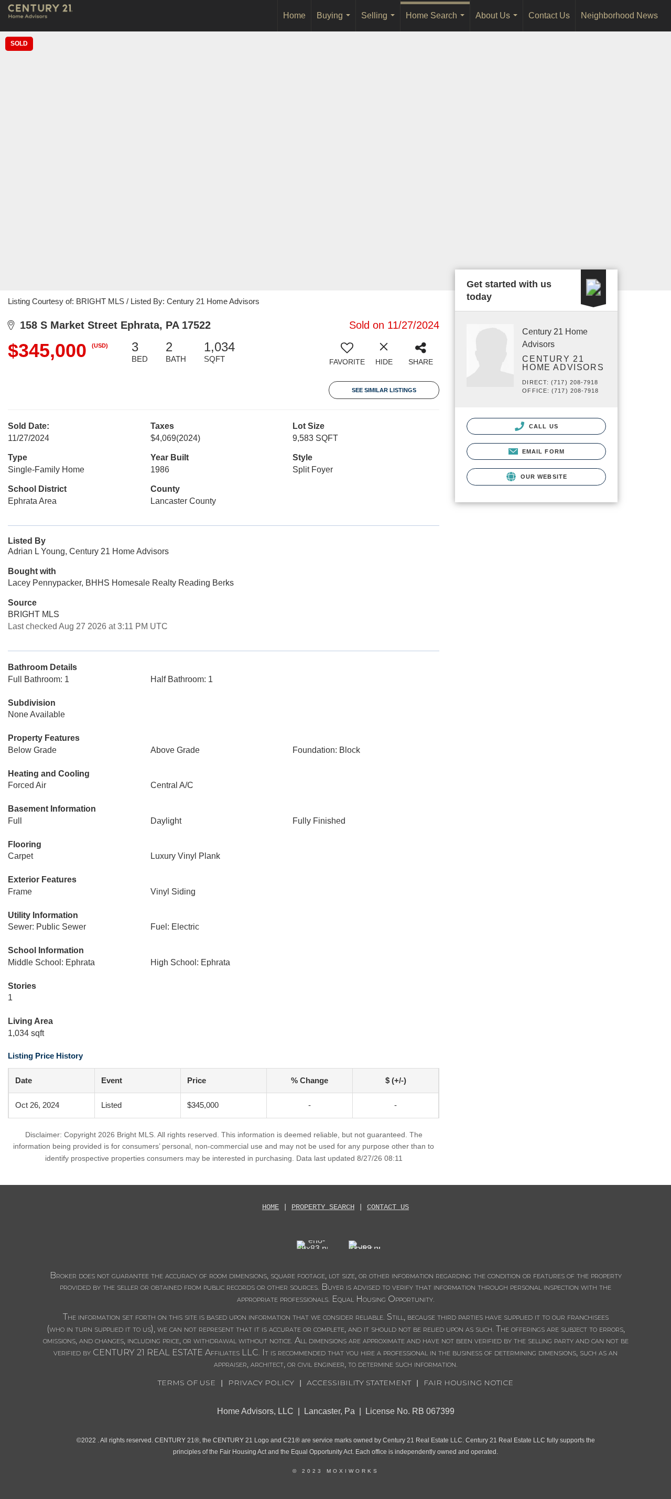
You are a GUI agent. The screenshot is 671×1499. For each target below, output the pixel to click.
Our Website (542, 476)
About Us (498, 21)
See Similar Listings (384, 390)
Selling (380, 21)
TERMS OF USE (186, 1382)
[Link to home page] (45, 15)
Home (294, 15)
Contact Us (549, 15)
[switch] (347, 357)
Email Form (542, 451)
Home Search (437, 21)
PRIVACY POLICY (261, 1382)
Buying (335, 21)
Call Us (542, 426)
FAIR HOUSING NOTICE (468, 1382)
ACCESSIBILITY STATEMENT (359, 1382)
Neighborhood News (619, 15)
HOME (270, 1207)
